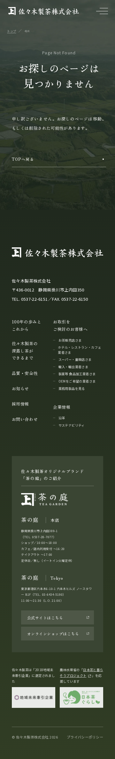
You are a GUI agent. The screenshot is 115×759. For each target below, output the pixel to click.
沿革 (61, 417)
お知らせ (20, 388)
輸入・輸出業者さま (73, 366)
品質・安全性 (25, 373)
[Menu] (102, 11)
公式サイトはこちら (45, 617)
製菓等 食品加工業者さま (77, 373)
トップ (11, 31)
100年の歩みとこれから (26, 325)
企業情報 (61, 407)
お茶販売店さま (70, 340)
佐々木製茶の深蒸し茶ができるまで (25, 350)
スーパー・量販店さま (75, 359)
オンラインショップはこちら (53, 633)
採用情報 (20, 404)
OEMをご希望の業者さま (77, 381)
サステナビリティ (71, 425)
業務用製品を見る (71, 388)
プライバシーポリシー (85, 737)
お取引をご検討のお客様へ (70, 325)
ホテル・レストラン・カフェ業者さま (79, 349)
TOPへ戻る (23, 159)
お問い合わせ (25, 419)
